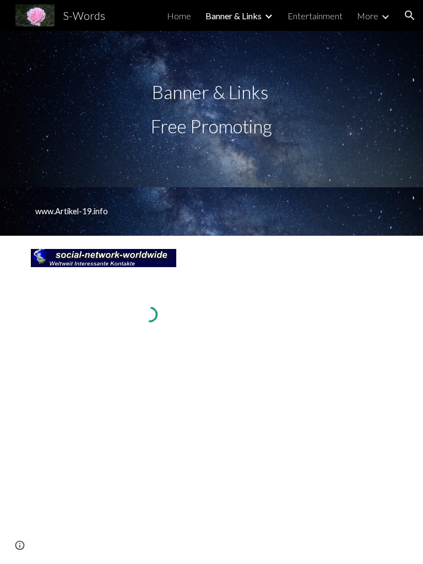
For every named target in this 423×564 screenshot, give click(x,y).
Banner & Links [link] (233, 15)
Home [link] (179, 15)
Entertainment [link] (315, 15)
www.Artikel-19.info (71, 211)
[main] (211, 109)
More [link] (367, 15)
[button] (410, 15)
